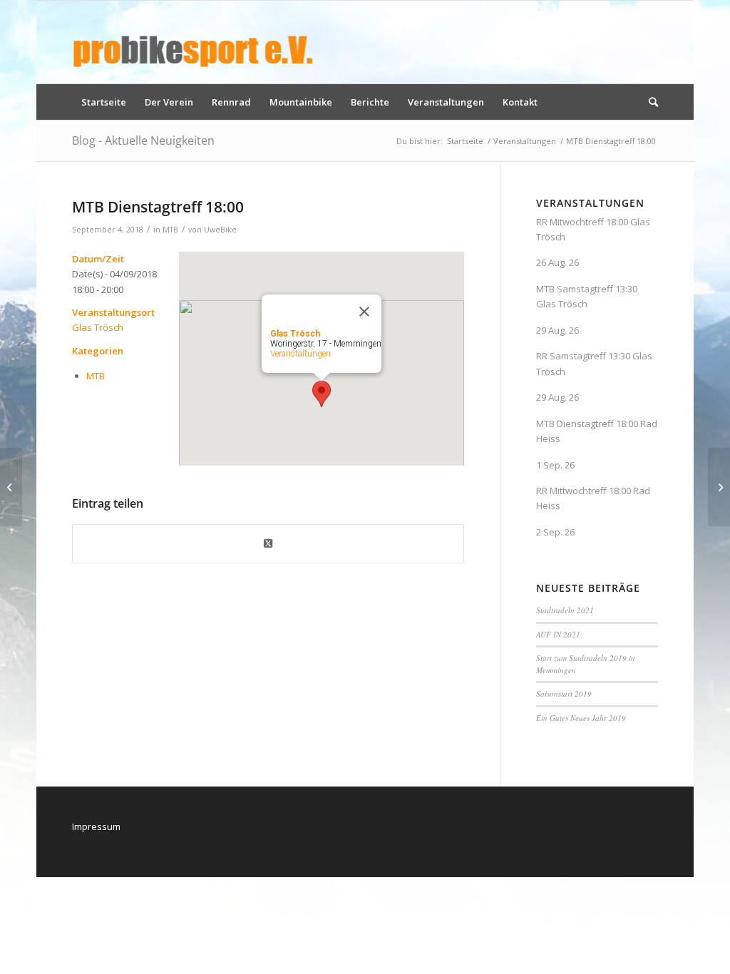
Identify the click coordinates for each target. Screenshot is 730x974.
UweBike (220, 230)
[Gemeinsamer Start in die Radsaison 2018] (11, 487)
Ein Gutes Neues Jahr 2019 (581, 717)
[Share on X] (268, 543)
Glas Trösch (97, 327)
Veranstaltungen (300, 354)
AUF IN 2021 (558, 634)
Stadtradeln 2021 (565, 610)
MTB (170, 230)
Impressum (96, 826)
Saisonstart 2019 (564, 693)
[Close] (364, 311)
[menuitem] (103, 102)
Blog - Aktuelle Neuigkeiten (143, 140)
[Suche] (648, 102)
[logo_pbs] (193, 42)
